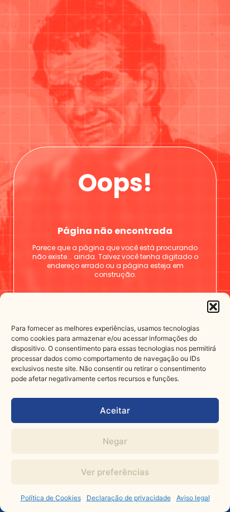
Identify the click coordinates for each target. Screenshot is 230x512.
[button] (213, 306)
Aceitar (115, 410)
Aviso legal (193, 498)
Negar (115, 441)
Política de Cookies (51, 498)
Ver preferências (115, 472)
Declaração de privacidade (129, 498)
